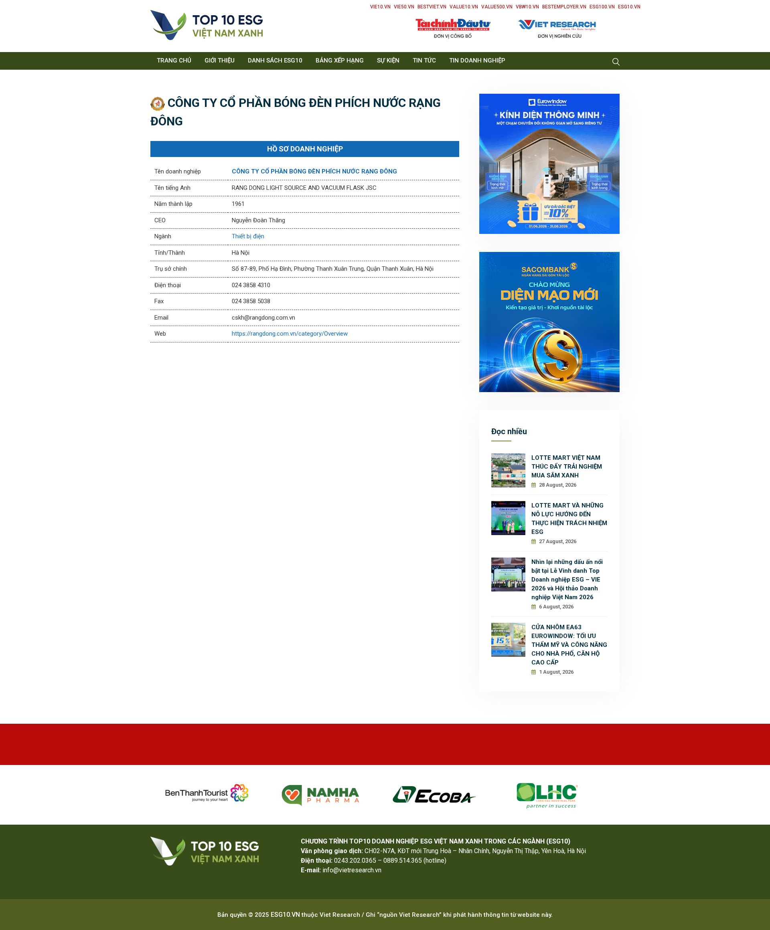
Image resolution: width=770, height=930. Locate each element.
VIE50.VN (404, 7)
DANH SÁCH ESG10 (275, 60)
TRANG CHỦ (174, 60)
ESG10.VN (629, 7)
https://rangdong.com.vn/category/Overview (290, 333)
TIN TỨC (424, 60)
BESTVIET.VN (431, 7)
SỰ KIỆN (388, 60)
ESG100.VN (602, 7)
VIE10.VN (380, 7)
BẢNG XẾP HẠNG (340, 60)
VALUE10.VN (464, 7)
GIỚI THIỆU (220, 60)
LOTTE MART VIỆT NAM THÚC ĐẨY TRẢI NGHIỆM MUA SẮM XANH (566, 466)
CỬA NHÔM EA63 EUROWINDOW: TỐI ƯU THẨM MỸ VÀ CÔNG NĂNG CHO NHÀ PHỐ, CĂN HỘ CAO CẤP (569, 645)
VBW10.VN (527, 7)
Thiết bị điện (248, 236)
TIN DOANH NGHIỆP (477, 60)
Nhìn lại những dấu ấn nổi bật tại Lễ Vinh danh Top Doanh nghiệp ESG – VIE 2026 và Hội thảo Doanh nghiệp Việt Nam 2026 (567, 579)
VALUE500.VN (497, 7)
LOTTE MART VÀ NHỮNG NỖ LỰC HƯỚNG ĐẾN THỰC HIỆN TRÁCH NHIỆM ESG (569, 518)
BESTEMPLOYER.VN (564, 7)
